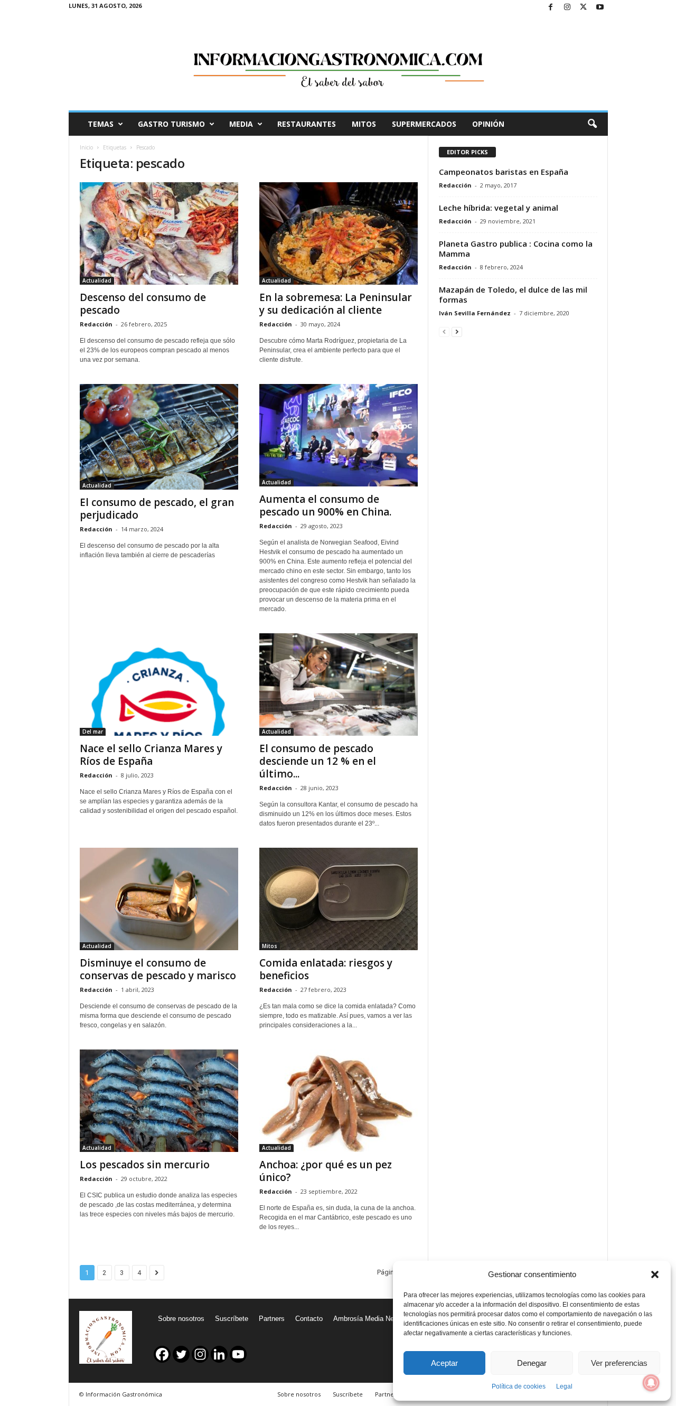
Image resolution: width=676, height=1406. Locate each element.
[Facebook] (550, 7)
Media (241, 124)
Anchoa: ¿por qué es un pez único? (325, 1171)
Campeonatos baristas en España (503, 171)
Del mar (92, 731)
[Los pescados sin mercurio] (159, 1100)
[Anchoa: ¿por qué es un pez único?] (338, 1100)
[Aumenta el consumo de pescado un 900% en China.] (338, 435)
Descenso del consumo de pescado (143, 303)
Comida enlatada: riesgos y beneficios (325, 969)
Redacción (96, 324)
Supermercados (424, 124)
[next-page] (457, 331)
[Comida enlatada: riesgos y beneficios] (338, 899)
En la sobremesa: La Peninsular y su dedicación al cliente (335, 303)
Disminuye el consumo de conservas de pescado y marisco (158, 969)
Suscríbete (231, 1319)
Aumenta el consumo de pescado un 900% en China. (325, 505)
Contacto (309, 1319)
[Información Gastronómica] (338, 62)
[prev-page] (444, 331)
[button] (655, 1274)
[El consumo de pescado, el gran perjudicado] (159, 437)
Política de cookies (519, 1386)
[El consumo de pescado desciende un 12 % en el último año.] (338, 684)
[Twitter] (583, 7)
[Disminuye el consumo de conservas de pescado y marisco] (159, 899)
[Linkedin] (219, 1354)
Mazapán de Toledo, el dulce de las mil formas (513, 294)
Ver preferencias (619, 1362)
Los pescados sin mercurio (145, 1164)
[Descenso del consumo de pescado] (159, 233)
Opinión (488, 124)
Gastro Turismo (171, 124)
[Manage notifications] (651, 1382)
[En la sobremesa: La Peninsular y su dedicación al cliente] (338, 233)
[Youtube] (600, 7)
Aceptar (444, 1362)
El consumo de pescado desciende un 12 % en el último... (317, 761)
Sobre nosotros (181, 1319)
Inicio (86, 147)
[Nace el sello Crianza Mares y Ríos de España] (159, 684)
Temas (101, 124)
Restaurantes (306, 124)
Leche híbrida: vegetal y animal (498, 207)
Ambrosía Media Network (371, 1319)
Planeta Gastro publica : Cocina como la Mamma (516, 248)
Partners (272, 1319)
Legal (564, 1386)
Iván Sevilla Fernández (475, 313)
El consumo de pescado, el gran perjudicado (157, 508)
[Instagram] (567, 7)
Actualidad (96, 280)
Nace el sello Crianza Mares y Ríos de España (151, 755)
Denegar (532, 1362)
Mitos (364, 124)
